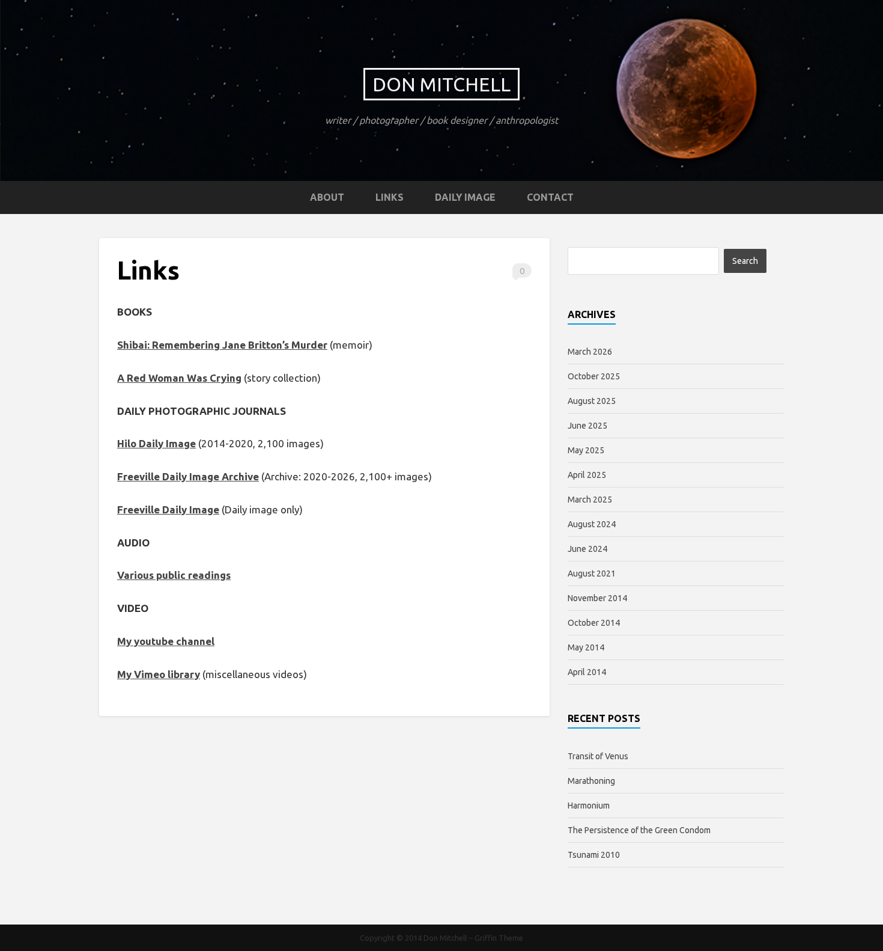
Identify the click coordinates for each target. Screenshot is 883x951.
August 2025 (592, 401)
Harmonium (589, 805)
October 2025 (594, 376)
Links (389, 197)
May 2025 (586, 450)
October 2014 (594, 623)
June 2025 (587, 425)
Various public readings (174, 575)
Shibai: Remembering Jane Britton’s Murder (222, 344)
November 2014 (597, 598)
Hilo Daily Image (156, 443)
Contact (550, 197)
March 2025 (590, 499)
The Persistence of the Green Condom (639, 830)
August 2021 (592, 573)
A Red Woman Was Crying (179, 378)
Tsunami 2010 (594, 855)
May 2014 (586, 647)
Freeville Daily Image (168, 509)
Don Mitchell (441, 84)
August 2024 (592, 524)
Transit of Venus (598, 756)
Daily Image (465, 197)
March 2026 (590, 351)
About (327, 197)
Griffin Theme (499, 938)
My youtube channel (165, 641)
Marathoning (591, 781)
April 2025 (587, 475)
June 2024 (587, 549)
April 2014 (587, 672)
